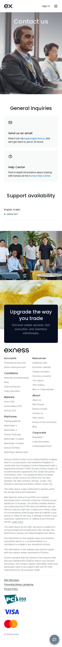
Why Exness (38, 404)
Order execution (12, 391)
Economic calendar (41, 367)
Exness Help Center (40, 175)
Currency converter (41, 376)
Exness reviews (39, 409)
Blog (34, 426)
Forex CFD (9, 401)
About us (36, 400)
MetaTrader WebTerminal (16, 452)
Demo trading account (15, 367)
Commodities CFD (13, 406)
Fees (6, 382)
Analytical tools (39, 362)
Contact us (37, 413)
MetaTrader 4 (10, 430)
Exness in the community (44, 422)
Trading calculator (41, 371)
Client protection (12, 386)
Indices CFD (10, 410)
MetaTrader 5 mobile (14, 439)
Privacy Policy (11, 589)
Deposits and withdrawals (16, 377)
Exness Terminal (12, 447)
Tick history (38, 380)
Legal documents (40, 441)
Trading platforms (12, 421)
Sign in (46, 6)
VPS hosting (38, 385)
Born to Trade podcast (43, 389)
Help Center (38, 417)
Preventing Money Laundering (18, 584)
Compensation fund (41, 446)
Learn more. (18, 522)
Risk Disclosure (11, 580)
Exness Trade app (12, 434)
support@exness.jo (34, 138)
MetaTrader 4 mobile (14, 443)
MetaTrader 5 (10, 425)
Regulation (37, 437)
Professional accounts (15, 362)
